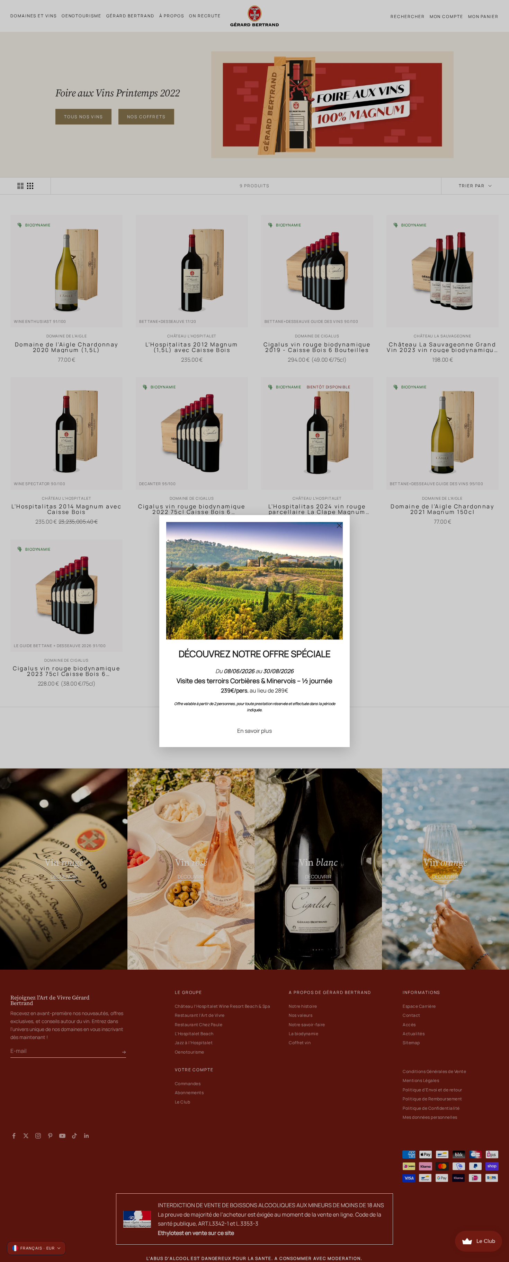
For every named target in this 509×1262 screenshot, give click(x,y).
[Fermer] (339, 525)
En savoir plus (254, 731)
